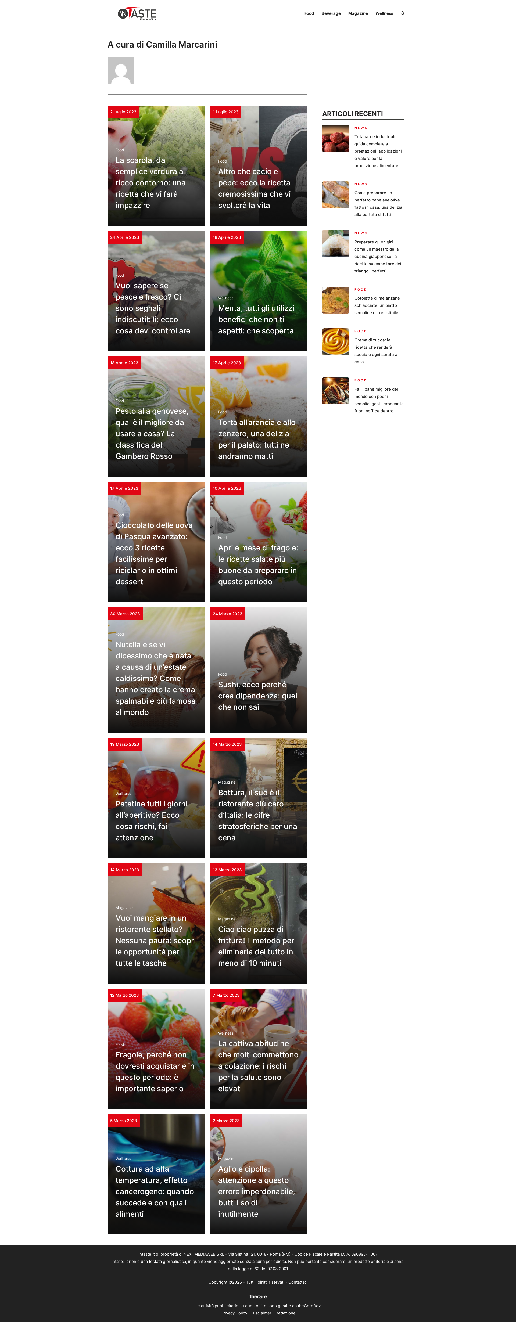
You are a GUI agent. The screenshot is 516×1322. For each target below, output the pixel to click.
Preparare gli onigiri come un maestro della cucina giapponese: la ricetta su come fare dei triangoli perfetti (377, 256)
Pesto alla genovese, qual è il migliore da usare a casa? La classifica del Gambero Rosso (152, 433)
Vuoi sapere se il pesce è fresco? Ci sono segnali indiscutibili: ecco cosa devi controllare (153, 308)
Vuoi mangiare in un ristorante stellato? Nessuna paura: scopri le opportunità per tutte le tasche (156, 940)
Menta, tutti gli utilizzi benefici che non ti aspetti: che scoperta (256, 319)
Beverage (331, 13)
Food (309, 13)
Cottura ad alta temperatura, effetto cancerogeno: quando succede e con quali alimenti (155, 1191)
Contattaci (298, 1282)
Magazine (358, 13)
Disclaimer (261, 1313)
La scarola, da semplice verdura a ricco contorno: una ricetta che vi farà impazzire (151, 183)
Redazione (285, 1313)
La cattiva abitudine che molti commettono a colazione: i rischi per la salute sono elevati (258, 1066)
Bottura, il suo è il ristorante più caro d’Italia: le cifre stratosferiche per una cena (257, 815)
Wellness (384, 13)
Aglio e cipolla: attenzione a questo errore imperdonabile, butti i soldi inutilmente (256, 1191)
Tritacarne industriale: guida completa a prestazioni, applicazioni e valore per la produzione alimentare (378, 151)
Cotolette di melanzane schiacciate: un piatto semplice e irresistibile (377, 305)
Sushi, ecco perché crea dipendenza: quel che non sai (257, 696)
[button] (402, 13)
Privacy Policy (234, 1313)
